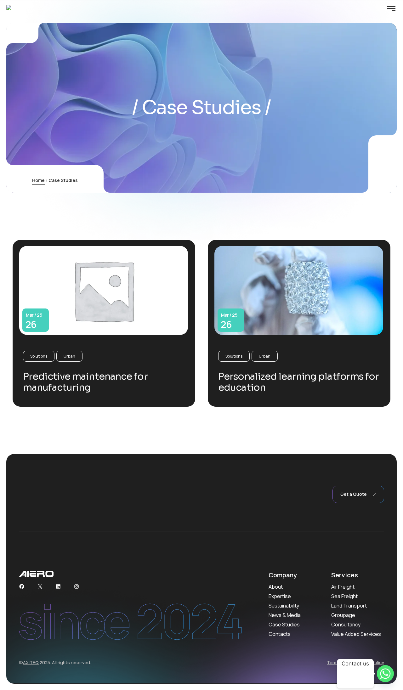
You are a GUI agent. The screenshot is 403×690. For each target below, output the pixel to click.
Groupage (343, 615)
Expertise (280, 596)
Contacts (280, 634)
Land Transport (349, 605)
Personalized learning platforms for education (298, 381)
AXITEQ (31, 662)
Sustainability (284, 605)
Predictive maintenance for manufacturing (85, 381)
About (276, 586)
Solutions (38, 356)
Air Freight (343, 586)
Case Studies (284, 624)
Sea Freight (344, 596)
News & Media (285, 615)
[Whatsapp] (385, 673)
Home (38, 180)
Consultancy (345, 624)
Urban (69, 356)
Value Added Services (356, 634)
